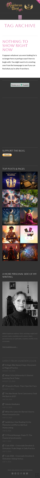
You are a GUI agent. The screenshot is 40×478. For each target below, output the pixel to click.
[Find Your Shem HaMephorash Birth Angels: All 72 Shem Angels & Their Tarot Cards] (29, 180)
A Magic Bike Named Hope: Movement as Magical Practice (19, 366)
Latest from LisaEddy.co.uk (19, 361)
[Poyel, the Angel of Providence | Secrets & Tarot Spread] (29, 216)
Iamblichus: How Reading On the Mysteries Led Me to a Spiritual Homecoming (16, 425)
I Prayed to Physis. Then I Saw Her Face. (21, 386)
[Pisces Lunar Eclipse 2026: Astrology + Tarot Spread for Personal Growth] (11, 216)
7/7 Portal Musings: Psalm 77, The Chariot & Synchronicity (17, 436)
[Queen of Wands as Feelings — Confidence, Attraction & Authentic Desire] (11, 234)
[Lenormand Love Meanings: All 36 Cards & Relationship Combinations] (29, 198)
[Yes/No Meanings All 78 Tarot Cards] (11, 180)
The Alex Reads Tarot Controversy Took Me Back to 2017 (19, 394)
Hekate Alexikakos (12, 404)
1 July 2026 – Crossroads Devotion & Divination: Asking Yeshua (18, 457)
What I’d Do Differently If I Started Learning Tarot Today (17, 376)
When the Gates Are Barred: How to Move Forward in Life (18, 413)
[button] (20, 17)
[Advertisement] (20, 118)
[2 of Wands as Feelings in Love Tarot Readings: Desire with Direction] (11, 252)
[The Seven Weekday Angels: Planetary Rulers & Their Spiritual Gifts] (29, 252)
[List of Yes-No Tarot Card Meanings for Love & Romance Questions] (29, 234)
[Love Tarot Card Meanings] (11, 198)
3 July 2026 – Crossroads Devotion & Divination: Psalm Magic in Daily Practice (18, 446)
